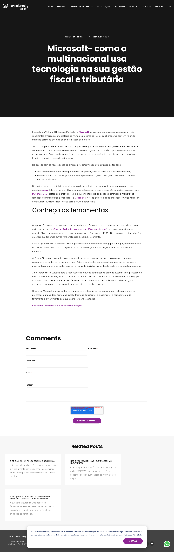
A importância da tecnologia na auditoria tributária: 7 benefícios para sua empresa (30, 497)
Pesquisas (146, 6)
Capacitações (103, 6)
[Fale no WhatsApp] (167, 544)
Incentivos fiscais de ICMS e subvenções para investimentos (91, 462)
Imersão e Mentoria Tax (82, 6)
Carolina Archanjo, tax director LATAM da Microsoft (80, 229)
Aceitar (133, 541)
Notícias (159, 6)
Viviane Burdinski (74, 37)
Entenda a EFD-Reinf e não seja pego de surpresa (32, 461)
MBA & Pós (61, 6)
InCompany (120, 6)
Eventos (133, 6)
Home (50, 6)
